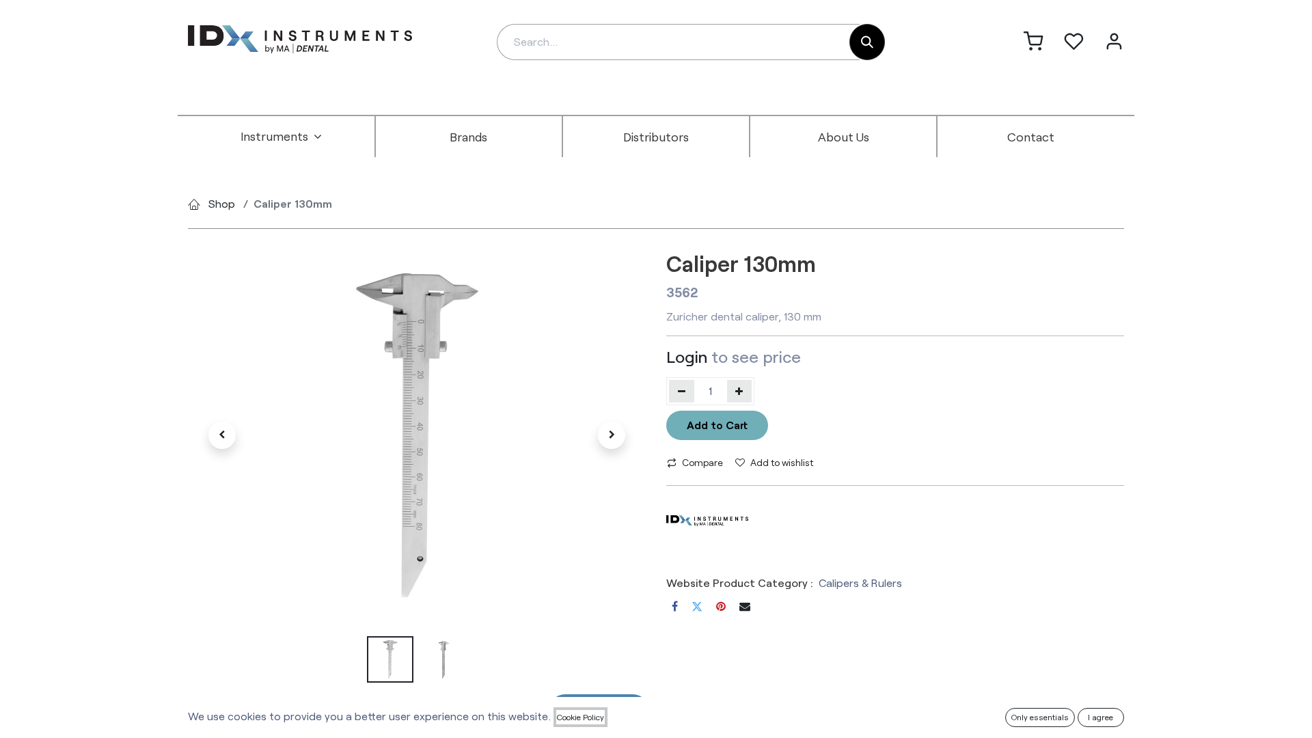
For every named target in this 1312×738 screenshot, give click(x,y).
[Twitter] (697, 606)
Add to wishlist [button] (781, 462)
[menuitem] (282, 136)
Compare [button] (702, 462)
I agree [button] (1100, 717)
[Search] (867, 42)
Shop (221, 203)
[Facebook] (675, 606)
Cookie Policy (580, 717)
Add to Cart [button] (717, 424)
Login (686, 356)
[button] (222, 435)
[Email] (744, 606)
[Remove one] (681, 391)
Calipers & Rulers (860, 582)
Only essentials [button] (1040, 717)
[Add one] (739, 391)
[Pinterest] (721, 606)
